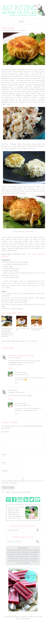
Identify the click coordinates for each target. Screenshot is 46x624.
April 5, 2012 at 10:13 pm (21, 374)
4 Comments (21, 30)
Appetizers (15, 341)
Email (3, 463)
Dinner (22, 341)
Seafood (34, 341)
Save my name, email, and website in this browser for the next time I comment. (22, 482)
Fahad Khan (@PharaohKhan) (19, 355)
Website (4, 471)
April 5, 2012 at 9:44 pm (15, 357)
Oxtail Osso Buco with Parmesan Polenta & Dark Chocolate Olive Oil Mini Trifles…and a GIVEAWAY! (7, 332)
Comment (5, 431)
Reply (10, 368)
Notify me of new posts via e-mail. (18, 492)
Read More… (17, 518)
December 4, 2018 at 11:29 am (23, 405)
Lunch (28, 341)
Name (4, 454)
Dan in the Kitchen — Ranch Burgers (37, 329)
